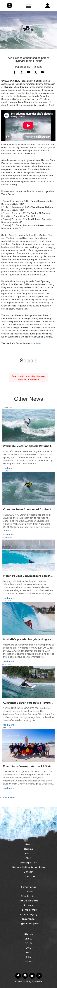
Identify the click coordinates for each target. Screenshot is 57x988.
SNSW (28, 938)
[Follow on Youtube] (28, 72)
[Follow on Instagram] (21, 72)
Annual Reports (28, 900)
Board (29, 853)
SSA (28, 956)
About (28, 844)
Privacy (28, 905)
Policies (28, 891)
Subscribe (28, 876)
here (38, 343)
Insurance (28, 918)
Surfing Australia (32, 981)
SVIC (28, 947)
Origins (28, 848)
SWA (28, 952)
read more (8, 468)
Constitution (28, 896)
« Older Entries (7, 797)
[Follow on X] (35, 72)
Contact (28, 871)
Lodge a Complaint (29, 923)
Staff (28, 858)
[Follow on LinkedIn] (42, 72)
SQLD (28, 943)
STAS (28, 961)
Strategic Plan (28, 862)
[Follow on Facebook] (14, 72)
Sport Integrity (28, 914)
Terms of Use (28, 909)
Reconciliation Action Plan (28, 867)
